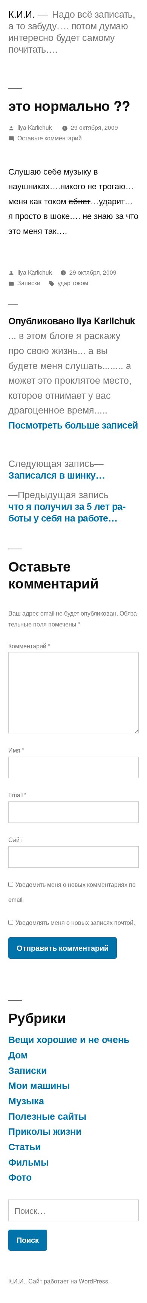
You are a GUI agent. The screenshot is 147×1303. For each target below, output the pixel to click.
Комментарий (29, 646)
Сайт (15, 839)
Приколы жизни (44, 1131)
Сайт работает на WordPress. (69, 1281)
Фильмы (28, 1162)
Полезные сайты (47, 1116)
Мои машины (39, 1085)
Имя (16, 750)
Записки (28, 282)
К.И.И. (21, 13)
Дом (18, 1054)
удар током (73, 282)
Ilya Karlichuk (34, 127)
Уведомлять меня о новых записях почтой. (75, 922)
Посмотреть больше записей (73, 425)
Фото (20, 1177)
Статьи (24, 1146)
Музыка (26, 1100)
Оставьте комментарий (49, 138)
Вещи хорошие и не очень (68, 1039)
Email (17, 795)
